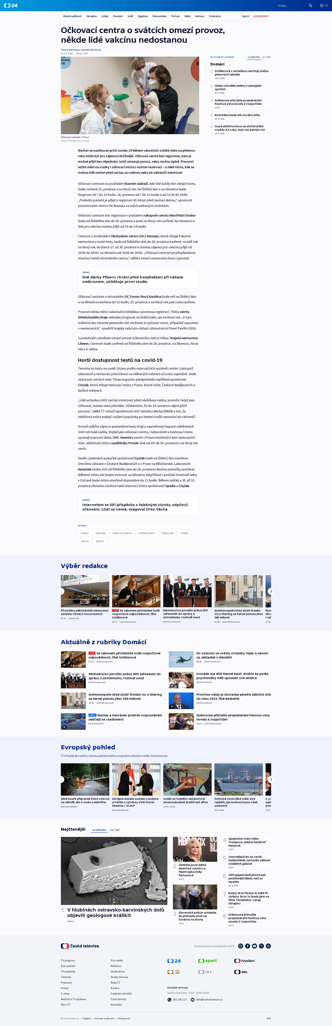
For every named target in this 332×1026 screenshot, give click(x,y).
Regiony (143, 16)
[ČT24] (10, 5)
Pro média (117, 960)
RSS (269, 1018)
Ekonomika (160, 16)
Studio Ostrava (119, 977)
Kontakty (116, 1004)
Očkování (100, 533)
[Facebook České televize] (247, 946)
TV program (68, 960)
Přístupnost (124, 1018)
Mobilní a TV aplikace (73, 999)
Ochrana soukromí (104, 1018)
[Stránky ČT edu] (240, 971)
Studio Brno (118, 971)
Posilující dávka (147, 533)
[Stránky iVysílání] (244, 960)
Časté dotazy (118, 999)
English (86, 1018)
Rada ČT (115, 982)
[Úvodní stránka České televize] (80, 946)
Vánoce (100, 541)
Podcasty (215, 16)
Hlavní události (72, 16)
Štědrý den (167, 533)
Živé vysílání (68, 966)
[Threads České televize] (268, 946)
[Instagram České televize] (240, 946)
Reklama (116, 966)
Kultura (199, 16)
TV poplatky (68, 971)
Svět (130, 16)
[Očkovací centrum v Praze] (130, 95)
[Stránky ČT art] (204, 971)
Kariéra (115, 988)
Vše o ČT (66, 1004)
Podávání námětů (121, 993)
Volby (105, 16)
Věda (187, 16)
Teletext (66, 977)
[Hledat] (310, 5)
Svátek (184, 533)
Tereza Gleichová (70, 49)
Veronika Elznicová (91, 49)
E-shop (65, 993)
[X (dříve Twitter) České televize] (261, 946)
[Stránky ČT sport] (207, 960)
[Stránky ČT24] (174, 960)
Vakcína (85, 541)
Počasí (175, 16)
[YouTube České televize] (254, 946)
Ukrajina (91, 16)
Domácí (118, 16)
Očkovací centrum (122, 533)
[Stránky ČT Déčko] (173, 971)
